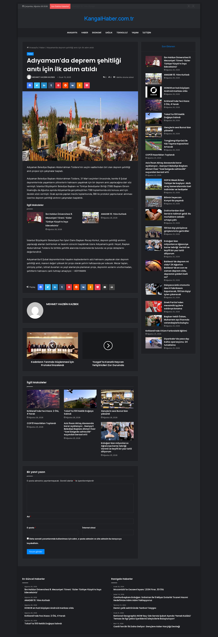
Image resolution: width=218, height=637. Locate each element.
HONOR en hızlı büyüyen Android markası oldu (93, 6)
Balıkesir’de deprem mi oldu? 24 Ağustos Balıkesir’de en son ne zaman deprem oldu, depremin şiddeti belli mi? (176, 269)
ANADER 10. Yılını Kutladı (113, 214)
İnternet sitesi (89, 527)
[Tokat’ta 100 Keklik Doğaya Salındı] (80, 399)
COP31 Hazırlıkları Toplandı (41, 423)
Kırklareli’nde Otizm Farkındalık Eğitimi (166, 330)
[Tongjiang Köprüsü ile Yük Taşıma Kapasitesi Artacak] (153, 144)
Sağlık (108, 32)
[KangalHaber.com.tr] (109, 18)
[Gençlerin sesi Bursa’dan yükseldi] (117, 399)
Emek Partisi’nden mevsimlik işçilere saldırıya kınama (173, 305)
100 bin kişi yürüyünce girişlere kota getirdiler (176, 229)
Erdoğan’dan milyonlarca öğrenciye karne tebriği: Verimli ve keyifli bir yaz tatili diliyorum (116, 447)
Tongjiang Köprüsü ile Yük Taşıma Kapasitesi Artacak (176, 143)
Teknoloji (122, 32)
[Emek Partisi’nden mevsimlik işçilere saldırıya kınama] (153, 306)
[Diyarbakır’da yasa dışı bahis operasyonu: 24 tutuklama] (153, 342)
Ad (29, 516)
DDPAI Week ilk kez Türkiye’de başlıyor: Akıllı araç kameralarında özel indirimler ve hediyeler (177, 185)
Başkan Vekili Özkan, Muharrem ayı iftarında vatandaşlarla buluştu (176, 319)
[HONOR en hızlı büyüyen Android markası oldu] (153, 92)
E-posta (31, 527)
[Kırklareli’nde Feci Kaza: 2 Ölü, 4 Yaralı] (43, 399)
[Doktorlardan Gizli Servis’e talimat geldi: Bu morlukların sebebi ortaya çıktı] (153, 214)
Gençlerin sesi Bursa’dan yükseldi (114, 412)
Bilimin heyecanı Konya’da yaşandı (174, 199)
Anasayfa (72, 32)
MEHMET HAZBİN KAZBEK (43, 77)
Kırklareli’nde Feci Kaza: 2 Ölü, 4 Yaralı (43, 412)
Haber (84, 32)
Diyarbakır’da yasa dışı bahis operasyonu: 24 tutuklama (176, 341)
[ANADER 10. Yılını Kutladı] (90, 217)
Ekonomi (96, 32)
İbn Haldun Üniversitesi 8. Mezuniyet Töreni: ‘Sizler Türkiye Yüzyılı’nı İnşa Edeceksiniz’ (177, 62)
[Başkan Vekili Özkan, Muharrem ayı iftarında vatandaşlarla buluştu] (153, 320)
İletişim (147, 32)
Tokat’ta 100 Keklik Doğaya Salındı (78, 412)
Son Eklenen (168, 46)
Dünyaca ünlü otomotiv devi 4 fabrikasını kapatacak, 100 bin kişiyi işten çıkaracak (177, 290)
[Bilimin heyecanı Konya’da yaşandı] (153, 201)
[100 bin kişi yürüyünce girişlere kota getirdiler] (153, 232)
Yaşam (135, 32)
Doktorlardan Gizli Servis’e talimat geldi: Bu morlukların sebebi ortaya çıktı (177, 215)
